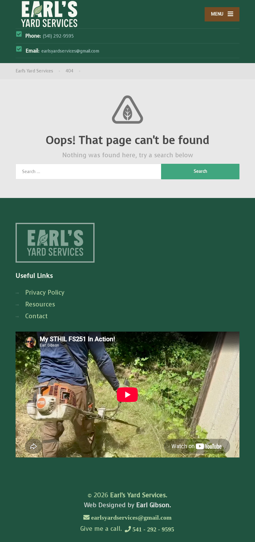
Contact (36, 316)
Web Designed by (127, 505)
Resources (40, 304)
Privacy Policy (44, 292)
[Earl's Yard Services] (49, 14)
